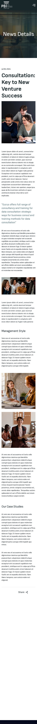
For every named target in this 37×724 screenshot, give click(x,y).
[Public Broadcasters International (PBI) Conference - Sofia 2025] (7, 5)
